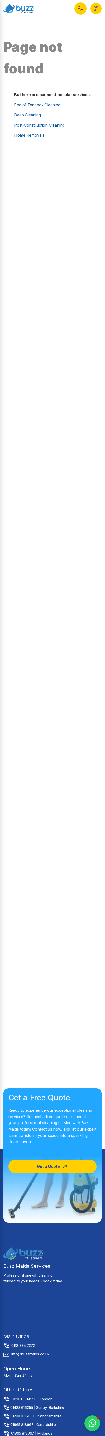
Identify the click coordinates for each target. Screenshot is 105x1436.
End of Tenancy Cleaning (37, 104)
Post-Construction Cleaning (39, 125)
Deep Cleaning (27, 114)
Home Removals (29, 135)
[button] (80, 8)
